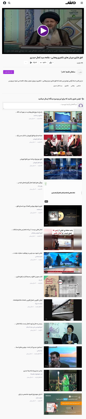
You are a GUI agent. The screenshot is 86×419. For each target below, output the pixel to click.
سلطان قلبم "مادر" (68, 72)
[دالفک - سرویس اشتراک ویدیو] (72, 3)
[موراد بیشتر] (25, 63)
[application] (43, 31)
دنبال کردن (8, 72)
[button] (43, 30)
